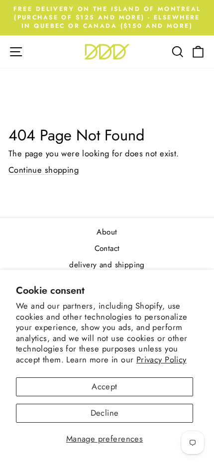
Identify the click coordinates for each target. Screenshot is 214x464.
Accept (104, 386)
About (107, 232)
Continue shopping (43, 170)
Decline (105, 413)
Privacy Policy (161, 359)
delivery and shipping (107, 264)
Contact (107, 248)
